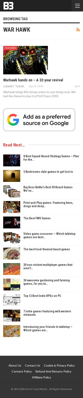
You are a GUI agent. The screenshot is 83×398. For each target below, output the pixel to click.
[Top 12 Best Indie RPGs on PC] (11, 300)
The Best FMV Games (37, 218)
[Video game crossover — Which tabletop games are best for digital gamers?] (11, 238)
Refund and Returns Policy (53, 371)
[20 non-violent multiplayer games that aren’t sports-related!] (11, 269)
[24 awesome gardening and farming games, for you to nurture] (11, 284)
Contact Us (32, 365)
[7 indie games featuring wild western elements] (11, 316)
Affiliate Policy (41, 377)
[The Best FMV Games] (11, 222)
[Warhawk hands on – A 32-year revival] (25, 60)
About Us (15, 365)
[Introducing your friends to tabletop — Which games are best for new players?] (11, 331)
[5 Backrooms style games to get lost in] (11, 176)
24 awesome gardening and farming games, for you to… (46, 282)
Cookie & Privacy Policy (59, 365)
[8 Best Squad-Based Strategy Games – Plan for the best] (11, 160)
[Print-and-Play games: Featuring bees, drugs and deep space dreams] (11, 207)
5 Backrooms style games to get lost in (48, 171)
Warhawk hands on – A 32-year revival (33, 80)
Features (10, 48)
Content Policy (22, 371)
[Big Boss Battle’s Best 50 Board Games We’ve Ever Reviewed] (11, 191)
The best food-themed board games (46, 249)
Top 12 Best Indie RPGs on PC (42, 295)
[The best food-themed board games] (11, 253)
